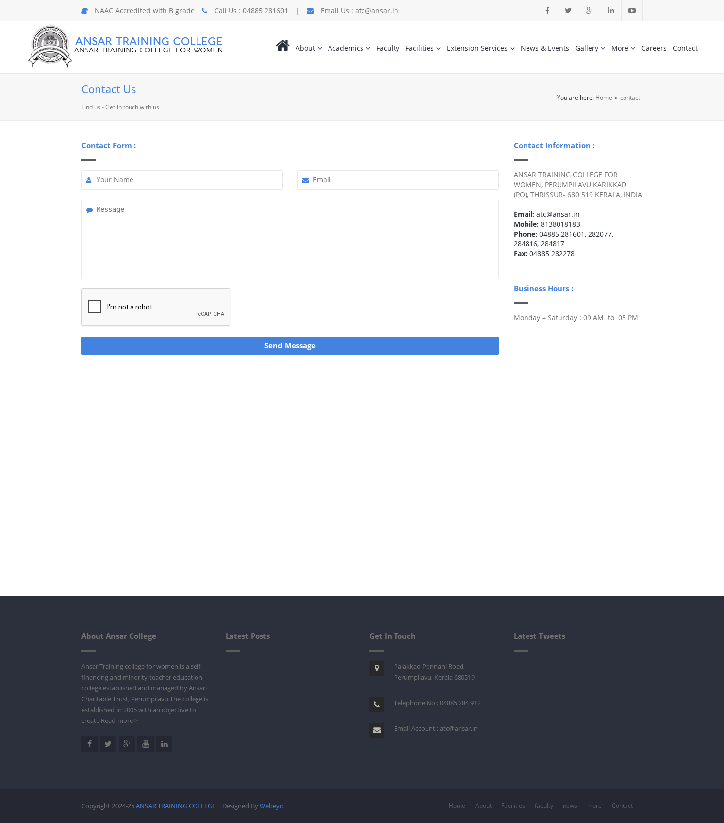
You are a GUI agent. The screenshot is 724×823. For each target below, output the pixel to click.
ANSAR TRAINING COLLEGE (176, 805)
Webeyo (272, 805)
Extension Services (477, 48)
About (305, 48)
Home (603, 97)
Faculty (387, 48)
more (594, 805)
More (619, 48)
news (570, 805)
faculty (544, 805)
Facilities (419, 48)
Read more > (119, 720)
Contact (685, 48)
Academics (345, 48)
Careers (654, 48)
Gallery (586, 48)
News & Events (545, 48)
